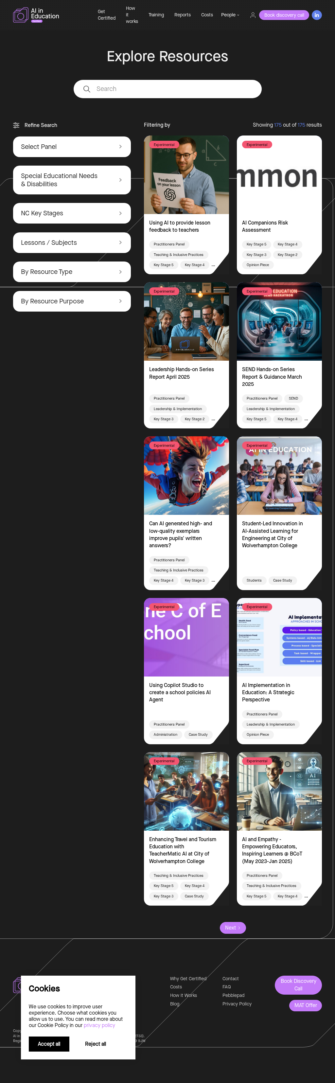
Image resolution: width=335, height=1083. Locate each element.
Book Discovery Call (298, 985)
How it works (132, 15)
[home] (50, 15)
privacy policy (99, 1025)
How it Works (183, 995)
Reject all (95, 1043)
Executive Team (239, 48)
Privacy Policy (237, 1004)
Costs (207, 15)
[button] (230, 15)
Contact (230, 979)
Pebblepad (233, 995)
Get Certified (106, 15)
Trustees (232, 72)
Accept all (49, 1043)
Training (156, 15)
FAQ (226, 987)
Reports (182, 15)
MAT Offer (305, 1005)
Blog (174, 1004)
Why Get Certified (188, 979)
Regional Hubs (238, 60)
